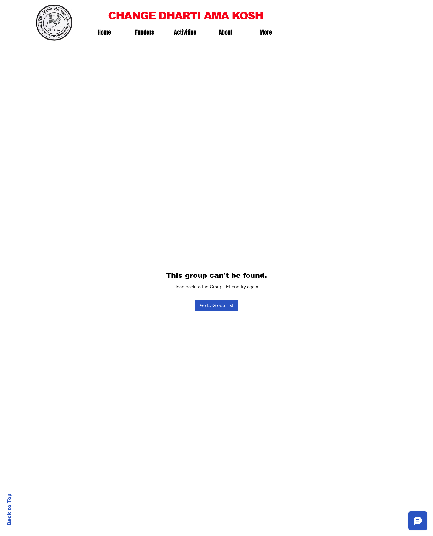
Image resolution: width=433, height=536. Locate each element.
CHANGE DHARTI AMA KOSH (185, 16)
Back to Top (9, 510)
